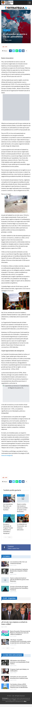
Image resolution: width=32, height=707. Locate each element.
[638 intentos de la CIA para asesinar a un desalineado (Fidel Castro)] (5, 662)
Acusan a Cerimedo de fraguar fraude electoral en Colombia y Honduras (19, 588)
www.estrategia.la (6, 455)
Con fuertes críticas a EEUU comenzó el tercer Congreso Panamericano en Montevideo (19, 686)
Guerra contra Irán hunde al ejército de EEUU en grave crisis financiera (19, 579)
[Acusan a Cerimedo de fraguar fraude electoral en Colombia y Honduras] (9, 518)
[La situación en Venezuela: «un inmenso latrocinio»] (23, 518)
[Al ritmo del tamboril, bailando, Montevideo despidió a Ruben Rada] (5, 571)
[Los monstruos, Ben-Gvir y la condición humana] (9, 498)
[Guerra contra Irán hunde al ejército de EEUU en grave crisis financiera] (23, 498)
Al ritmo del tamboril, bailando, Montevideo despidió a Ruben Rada (19, 571)
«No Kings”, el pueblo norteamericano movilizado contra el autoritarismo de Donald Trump (20, 641)
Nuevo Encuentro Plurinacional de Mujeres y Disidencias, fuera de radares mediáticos (20, 633)
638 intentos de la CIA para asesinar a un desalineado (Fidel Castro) (19, 662)
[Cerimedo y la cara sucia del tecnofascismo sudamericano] (5, 679)
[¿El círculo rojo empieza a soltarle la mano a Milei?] (16, 611)
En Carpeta (7, 30)
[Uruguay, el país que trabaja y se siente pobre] (5, 671)
